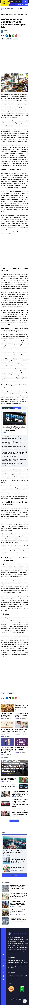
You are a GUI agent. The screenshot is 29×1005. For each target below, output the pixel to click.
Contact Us (20, 4)
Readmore (14, 875)
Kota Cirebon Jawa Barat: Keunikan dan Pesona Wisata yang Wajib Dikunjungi (13, 852)
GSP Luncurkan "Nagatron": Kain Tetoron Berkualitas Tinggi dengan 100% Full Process (17, 887)
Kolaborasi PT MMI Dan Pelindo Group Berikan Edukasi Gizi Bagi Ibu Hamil (14, 460)
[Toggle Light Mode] (21, 8)
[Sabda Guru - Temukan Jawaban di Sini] (7, 8)
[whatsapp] (13, 35)
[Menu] (24, 8)
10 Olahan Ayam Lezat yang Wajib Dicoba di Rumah (21, 715)
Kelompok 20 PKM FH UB (15, 914)
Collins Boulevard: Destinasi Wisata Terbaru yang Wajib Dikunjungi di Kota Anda (18, 859)
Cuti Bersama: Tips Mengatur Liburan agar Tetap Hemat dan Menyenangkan (17, 867)
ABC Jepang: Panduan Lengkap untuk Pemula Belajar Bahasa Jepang (7, 732)
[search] (18, 8)
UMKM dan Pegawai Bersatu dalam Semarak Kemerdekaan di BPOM (14, 447)
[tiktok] (3, 968)
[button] (11, 45)
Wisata (4, 855)
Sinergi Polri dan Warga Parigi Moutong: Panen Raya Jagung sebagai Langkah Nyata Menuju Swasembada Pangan (18, 895)
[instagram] (3, 961)
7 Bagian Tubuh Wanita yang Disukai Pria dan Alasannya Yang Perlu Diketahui (7, 750)
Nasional (4, 773)
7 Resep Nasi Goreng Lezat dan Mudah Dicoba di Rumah (6, 715)
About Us (14, 4)
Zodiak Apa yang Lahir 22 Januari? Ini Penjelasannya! (21, 749)
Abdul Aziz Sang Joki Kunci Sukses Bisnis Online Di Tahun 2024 (21, 731)
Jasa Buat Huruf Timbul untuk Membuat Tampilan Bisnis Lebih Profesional (14, 429)
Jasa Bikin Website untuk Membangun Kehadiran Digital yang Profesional (12, 437)
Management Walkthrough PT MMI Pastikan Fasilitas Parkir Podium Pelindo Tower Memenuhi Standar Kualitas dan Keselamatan (13, 763)
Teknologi (14, 796)
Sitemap (26, 4)
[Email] (16, 35)
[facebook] (6, 35)
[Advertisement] (14, 56)
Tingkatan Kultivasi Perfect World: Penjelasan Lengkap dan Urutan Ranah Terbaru (17, 903)
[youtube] (3, 965)
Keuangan (13, 870)
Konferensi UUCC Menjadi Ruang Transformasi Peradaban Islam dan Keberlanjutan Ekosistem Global (14, 442)
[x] (10, 35)
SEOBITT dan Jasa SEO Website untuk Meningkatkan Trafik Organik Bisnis (12, 464)
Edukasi (6, 14)
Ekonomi (2, 781)
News (11, 898)
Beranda (2, 14)
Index (14, 821)
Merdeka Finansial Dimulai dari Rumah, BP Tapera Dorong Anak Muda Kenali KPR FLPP (8, 778)
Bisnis (16, 408)
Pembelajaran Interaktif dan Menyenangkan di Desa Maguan (18, 911)
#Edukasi (10, 693)
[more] (19, 35)
